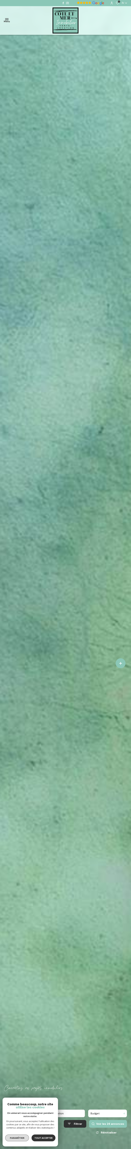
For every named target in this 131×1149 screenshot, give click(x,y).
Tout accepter (43, 1137)
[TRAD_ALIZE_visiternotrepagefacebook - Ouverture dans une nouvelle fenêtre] (63, 3)
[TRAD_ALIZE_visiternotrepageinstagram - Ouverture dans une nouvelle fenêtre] (67, 3)
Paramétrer (17, 1137)
